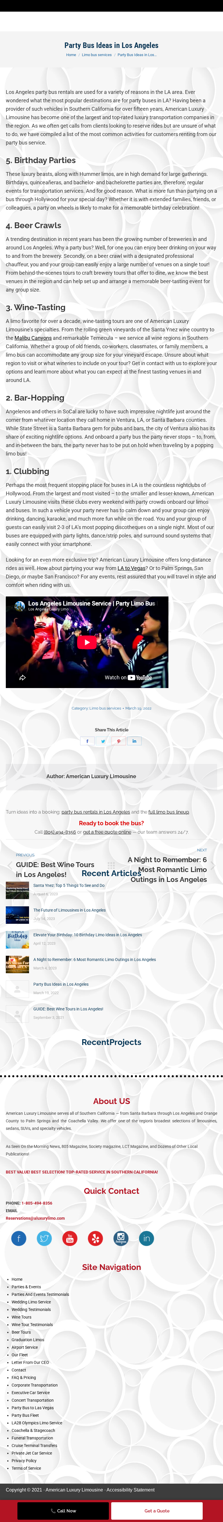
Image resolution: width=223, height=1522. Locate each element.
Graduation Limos (28, 1339)
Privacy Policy (24, 1460)
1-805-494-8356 (36, 1203)
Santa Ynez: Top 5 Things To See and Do (69, 885)
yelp (95, 1238)
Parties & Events (26, 1287)
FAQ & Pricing (24, 1377)
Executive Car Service (31, 1392)
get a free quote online (107, 832)
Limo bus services (105, 708)
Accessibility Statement (130, 1489)
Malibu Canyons (33, 338)
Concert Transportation (33, 1400)
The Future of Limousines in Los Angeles (69, 910)
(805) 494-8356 (60, 832)
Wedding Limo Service (31, 1302)
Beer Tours (21, 1332)
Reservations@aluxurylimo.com (35, 1218)
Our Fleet (20, 1355)
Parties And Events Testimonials (40, 1294)
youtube (70, 1238)
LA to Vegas (131, 568)
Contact (19, 1370)
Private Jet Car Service (32, 1453)
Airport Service (25, 1347)
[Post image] (17, 890)
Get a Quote (157, 1511)
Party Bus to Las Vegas (33, 1407)
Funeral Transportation (32, 1438)
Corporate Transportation (35, 1385)
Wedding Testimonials (31, 1309)
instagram (121, 1238)
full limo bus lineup (168, 812)
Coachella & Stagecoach (33, 1430)
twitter (44, 1238)
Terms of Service (26, 1468)
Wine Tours (21, 1317)
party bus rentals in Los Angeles (96, 812)
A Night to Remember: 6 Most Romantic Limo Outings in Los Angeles (94, 959)
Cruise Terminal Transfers (34, 1445)
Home (17, 1279)
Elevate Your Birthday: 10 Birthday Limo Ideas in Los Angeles (87, 935)
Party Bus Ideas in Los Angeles (61, 984)
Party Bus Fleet (25, 1415)
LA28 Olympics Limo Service (37, 1423)
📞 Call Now (63, 1511)
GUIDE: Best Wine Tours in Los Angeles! (69, 1009)
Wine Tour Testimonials (32, 1324)
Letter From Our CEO (30, 1362)
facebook (18, 1238)
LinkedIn (146, 1238)
